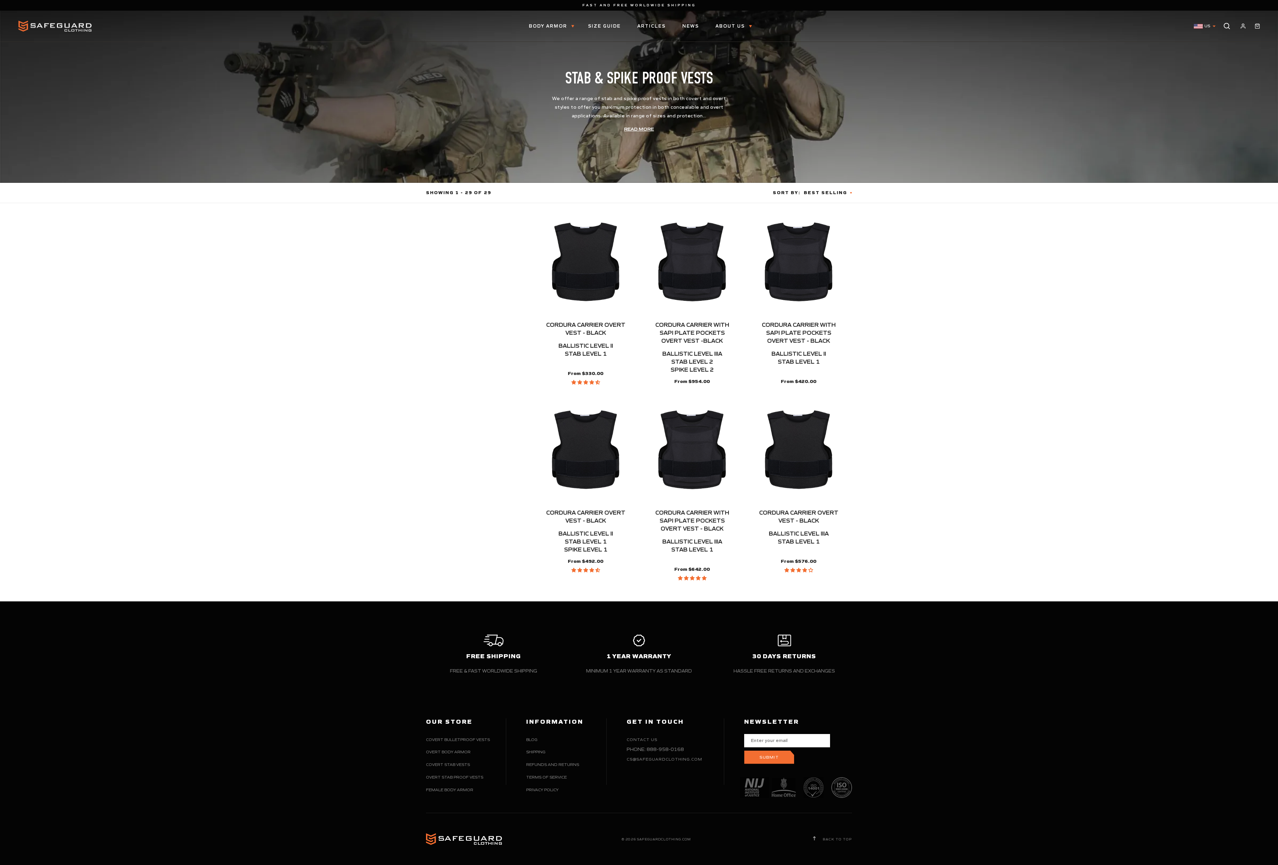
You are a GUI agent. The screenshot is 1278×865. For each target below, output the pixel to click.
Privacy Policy (542, 789)
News (690, 26)
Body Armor (549, 26)
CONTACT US (642, 739)
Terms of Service (546, 777)
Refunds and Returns (552, 764)
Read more (639, 129)
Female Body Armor (449, 789)
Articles (651, 26)
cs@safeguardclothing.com (664, 759)
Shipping (535, 751)
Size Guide (604, 26)
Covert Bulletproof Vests (458, 739)
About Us (731, 26)
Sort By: (786, 192)
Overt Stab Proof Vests (454, 777)
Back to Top (836, 839)
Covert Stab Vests (448, 764)
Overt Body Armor (448, 751)
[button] (585, 382)
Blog (531, 739)
